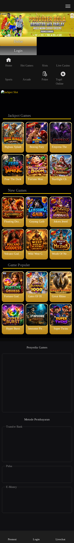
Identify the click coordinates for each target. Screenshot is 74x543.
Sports (8, 79)
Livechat (60, 539)
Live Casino (63, 65)
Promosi (12, 539)
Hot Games (27, 65)
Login (18, 51)
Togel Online (60, 81)
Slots (45, 65)
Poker (45, 79)
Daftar (18, 41)
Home (8, 65)
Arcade (27, 79)
